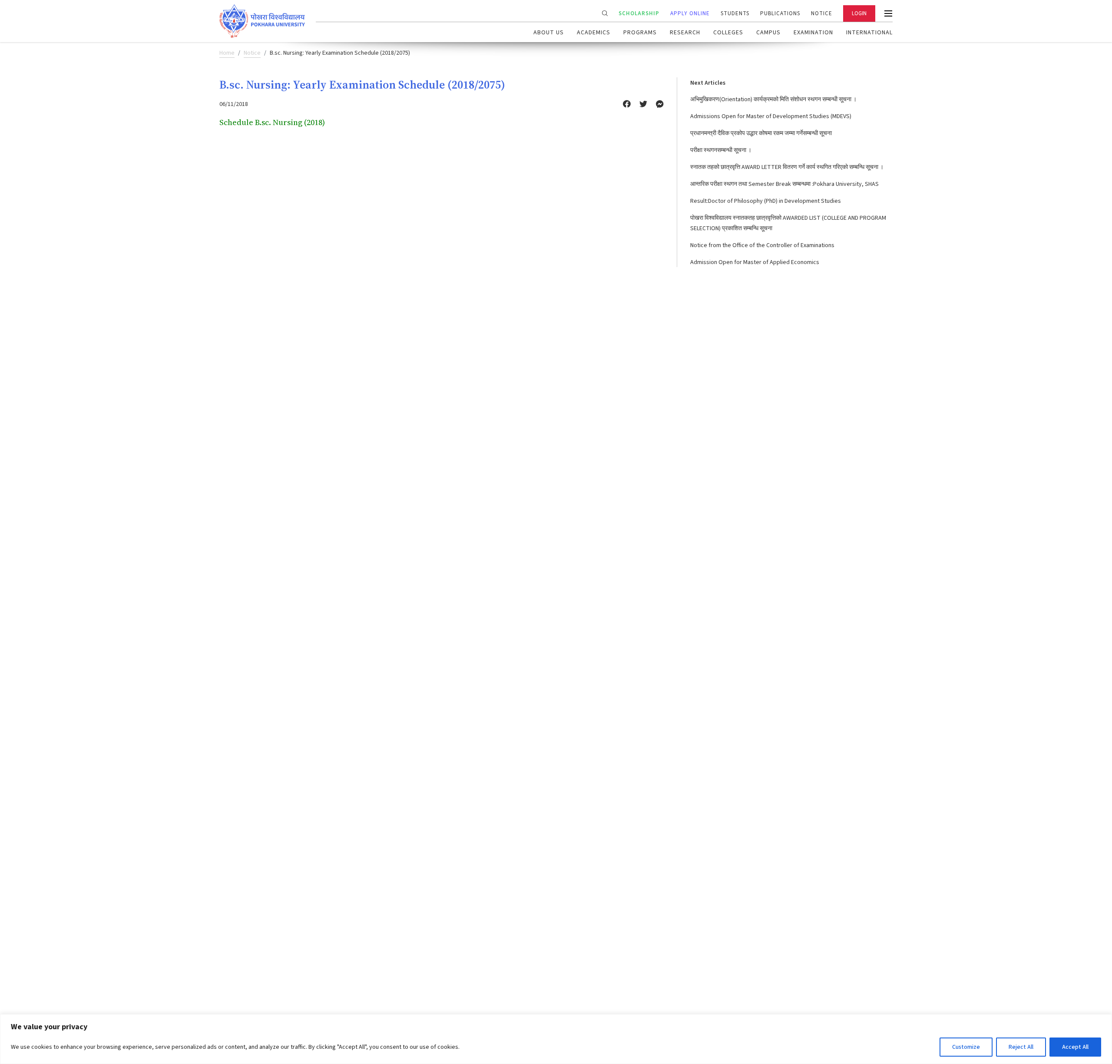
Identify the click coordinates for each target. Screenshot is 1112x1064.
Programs (640, 32)
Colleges (728, 32)
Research (685, 32)
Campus (768, 32)
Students (735, 13)
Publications (780, 13)
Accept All (1075, 1047)
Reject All (1021, 1047)
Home (227, 53)
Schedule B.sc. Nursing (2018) (272, 122)
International (869, 32)
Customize (966, 1047)
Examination (813, 32)
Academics (593, 32)
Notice (821, 13)
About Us (548, 32)
